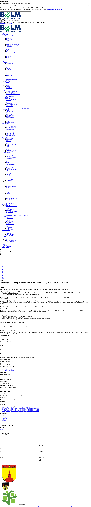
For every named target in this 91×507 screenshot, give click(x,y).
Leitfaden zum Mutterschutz (4, 389)
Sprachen (2, 21)
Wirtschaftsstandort (9, 103)
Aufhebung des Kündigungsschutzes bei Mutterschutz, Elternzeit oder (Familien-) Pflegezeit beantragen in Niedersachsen (20, 408)
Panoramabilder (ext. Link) (10, 54)
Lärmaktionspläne (8, 125)
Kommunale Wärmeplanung (10, 238)
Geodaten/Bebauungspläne (10, 207)
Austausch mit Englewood (12, 157)
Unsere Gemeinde (7, 48)
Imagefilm (7, 50)
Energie (5, 128)
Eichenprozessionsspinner (10, 133)
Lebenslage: (2, 254)
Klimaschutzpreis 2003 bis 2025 (11, 126)
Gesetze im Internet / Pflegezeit (7, 369)
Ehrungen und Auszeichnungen (10, 52)
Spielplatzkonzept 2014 (9, 111)
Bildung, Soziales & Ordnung (6, 61)
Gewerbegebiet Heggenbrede (10, 102)
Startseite (3, 244)
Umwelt (5, 131)
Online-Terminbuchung (9, 36)
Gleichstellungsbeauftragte (10, 67)
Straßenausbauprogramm (10, 119)
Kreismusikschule (8, 64)
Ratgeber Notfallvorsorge (10, 76)
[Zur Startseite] (10, 18)
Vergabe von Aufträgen (9, 105)
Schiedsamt (7, 43)
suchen (2, 280)
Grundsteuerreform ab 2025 (10, 117)
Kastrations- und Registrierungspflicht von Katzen (13, 184)
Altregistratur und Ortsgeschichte (11, 47)
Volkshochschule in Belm (10, 63)
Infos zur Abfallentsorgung (10, 115)
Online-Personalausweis (9, 46)
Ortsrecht (7, 40)
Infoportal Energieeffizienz (10, 129)
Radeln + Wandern (7, 81)
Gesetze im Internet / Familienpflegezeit (8, 370)
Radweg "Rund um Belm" (10, 83)
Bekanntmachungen (9, 139)
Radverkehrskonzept (9, 120)
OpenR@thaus (8, 38)
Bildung (5, 62)
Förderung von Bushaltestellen (10, 122)
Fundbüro (7, 42)
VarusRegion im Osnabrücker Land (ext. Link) (13, 94)
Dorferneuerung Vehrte (9, 114)
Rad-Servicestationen (9, 84)
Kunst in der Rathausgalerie (10, 55)
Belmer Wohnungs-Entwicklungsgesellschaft (12, 104)
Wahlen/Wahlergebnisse (9, 60)
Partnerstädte (8, 156)
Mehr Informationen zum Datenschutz (6, 23)
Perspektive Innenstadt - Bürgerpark (11, 213)
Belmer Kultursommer (9, 87)
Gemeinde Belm (2, 429)
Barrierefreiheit (4, 418)
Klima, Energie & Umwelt (6, 123)
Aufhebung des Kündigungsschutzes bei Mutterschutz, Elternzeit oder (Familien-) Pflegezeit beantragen (17, 407)
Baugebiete (7, 101)
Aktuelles (3, 33)
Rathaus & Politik (5, 34)
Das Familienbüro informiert (12, 175)
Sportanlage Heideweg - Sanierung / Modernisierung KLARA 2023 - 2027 (17, 108)
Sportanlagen (8, 112)
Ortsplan (7, 57)
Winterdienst (8, 116)
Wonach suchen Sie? (3, 20)
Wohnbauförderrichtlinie (9, 107)
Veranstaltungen (6, 85)
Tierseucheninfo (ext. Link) (10, 134)
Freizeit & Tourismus (5, 80)
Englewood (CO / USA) (74, 506)
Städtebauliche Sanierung (10, 106)
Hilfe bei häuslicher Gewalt (12, 173)
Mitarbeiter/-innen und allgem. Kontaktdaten (12, 44)
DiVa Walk (7, 82)
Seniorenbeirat (8, 70)
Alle (3, 278)
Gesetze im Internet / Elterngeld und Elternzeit (9, 368)
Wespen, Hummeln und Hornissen (11, 132)
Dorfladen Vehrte (8, 113)
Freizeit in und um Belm (9, 92)
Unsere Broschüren (9, 58)
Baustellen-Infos (8, 100)
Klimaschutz (6, 124)
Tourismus (5, 90)
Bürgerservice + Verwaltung (8, 35)
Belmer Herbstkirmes (9, 88)
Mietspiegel (8, 110)
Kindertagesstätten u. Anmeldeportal (11, 169)
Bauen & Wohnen (5, 97)
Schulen (7, 170)
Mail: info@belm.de (6, 435)
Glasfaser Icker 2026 (9, 118)
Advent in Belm (8, 89)
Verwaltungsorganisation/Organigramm (12, 45)
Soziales (5, 66)
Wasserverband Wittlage (9, 219)
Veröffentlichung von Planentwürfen (11, 99)
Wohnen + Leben (6, 109)
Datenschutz (4, 417)
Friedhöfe (7, 145)
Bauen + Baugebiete (7, 98)
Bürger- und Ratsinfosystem (10, 164)
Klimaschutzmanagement (10, 231)
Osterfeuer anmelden (9, 75)
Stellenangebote (8, 37)
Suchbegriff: (2, 253)
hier (25, 439)
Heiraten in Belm (8, 56)
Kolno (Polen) (10, 506)
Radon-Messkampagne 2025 (10, 135)
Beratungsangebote (9, 73)
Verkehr (5, 225)
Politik (5, 163)
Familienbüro (8, 68)
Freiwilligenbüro (8, 69)
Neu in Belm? (8, 51)
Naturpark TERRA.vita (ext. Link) (11, 96)
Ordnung (5, 74)
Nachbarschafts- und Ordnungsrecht (11, 79)
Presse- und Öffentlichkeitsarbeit (11, 41)
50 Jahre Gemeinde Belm (10, 158)
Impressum (4, 420)
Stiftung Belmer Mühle (9, 151)
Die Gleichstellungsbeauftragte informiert (14, 172)
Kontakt (3, 419)
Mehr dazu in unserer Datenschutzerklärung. (54, 9)
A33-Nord (7, 121)
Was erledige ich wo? (9, 39)
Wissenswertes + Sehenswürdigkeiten (11, 91)
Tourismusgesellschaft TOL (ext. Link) (12, 95)
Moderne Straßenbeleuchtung (10, 130)
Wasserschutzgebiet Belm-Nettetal (11, 127)
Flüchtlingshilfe (8, 178)
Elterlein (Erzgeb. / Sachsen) (38, 506)
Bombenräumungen (9, 78)
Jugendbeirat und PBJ (9, 72)
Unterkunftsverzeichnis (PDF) (10, 93)
